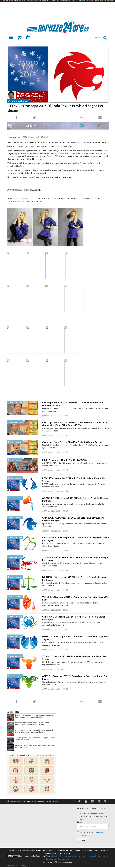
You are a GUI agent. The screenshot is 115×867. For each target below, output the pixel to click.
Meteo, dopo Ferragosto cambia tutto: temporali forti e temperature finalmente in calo (34, 731)
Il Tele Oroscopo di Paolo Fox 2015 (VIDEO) (64, 460)
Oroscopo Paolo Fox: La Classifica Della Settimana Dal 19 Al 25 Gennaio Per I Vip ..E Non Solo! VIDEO (74, 424)
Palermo (32, 125)
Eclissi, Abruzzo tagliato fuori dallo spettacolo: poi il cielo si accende (35, 746)
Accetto (91, 833)
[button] (73, 801)
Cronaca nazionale (17, 101)
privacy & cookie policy (16, 865)
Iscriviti (82, 840)
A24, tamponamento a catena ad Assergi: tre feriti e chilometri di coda (35, 739)
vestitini (16, 201)
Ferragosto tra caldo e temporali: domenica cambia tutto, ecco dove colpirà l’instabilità (34, 716)
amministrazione (17, 801)
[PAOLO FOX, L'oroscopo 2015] (58, 74)
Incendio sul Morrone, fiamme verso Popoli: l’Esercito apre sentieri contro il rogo (32, 723)
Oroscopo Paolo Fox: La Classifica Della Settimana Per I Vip (72, 442)
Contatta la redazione (40, 801)
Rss (56, 801)
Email (79, 822)
